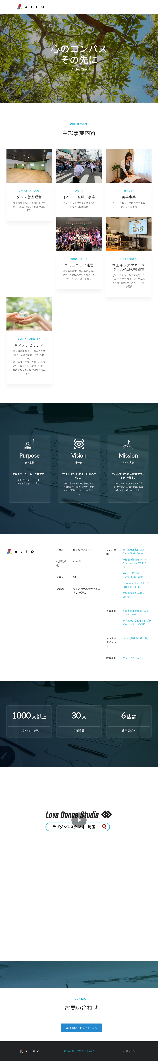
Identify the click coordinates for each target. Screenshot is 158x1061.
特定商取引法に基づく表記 (79, 1051)
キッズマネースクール (134, 657)
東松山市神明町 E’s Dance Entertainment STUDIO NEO (136, 563)
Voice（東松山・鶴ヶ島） (136, 638)
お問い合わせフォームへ (83, 1027)
